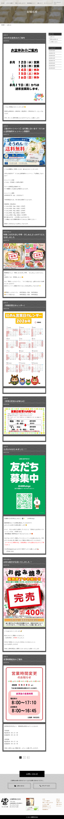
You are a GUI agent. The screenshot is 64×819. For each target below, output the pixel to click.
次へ (28, 757)
